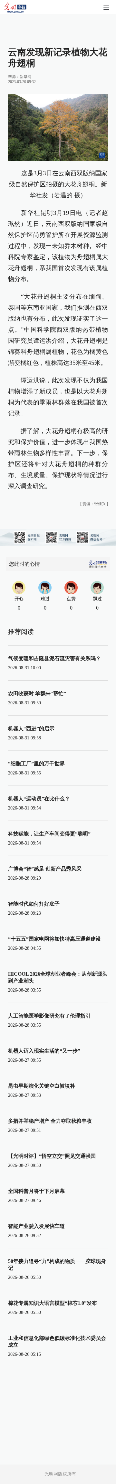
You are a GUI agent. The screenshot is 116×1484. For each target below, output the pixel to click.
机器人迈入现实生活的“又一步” (44, 1051)
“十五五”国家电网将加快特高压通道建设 (54, 939)
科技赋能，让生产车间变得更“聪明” (49, 833)
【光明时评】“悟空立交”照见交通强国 (52, 1156)
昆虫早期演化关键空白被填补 (41, 1086)
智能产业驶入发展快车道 (36, 1226)
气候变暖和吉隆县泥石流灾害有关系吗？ (54, 658)
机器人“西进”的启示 (31, 728)
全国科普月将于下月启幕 (36, 1191)
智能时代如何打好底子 (34, 904)
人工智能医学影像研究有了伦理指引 (49, 1016)
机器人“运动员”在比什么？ (39, 798)
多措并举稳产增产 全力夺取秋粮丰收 (50, 1121)
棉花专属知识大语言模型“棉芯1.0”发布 (52, 1303)
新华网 (25, 76)
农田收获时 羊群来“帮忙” (37, 693)
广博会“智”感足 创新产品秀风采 (45, 869)
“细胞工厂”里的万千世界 (36, 763)
